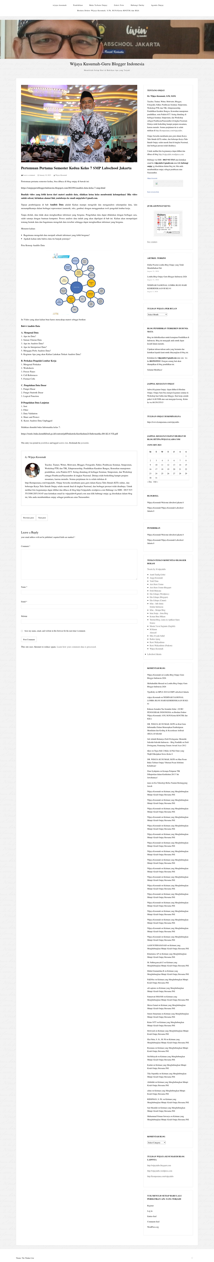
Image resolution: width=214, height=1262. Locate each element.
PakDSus (151, 979)
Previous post (28, 517)
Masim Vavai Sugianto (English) (162, 626)
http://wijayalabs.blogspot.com (159, 1165)
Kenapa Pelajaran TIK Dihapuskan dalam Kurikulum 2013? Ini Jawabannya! (163, 774)
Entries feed (151, 1216)
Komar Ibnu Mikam (157, 616)
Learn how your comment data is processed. (76, 646)
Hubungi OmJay (137, 5)
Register (150, 1205)
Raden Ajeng (155, 639)
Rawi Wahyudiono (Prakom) (161, 645)
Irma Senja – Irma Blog (159, 613)
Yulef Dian (154, 581)
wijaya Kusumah (153, 697)
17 (156, 469)
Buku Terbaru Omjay (98, 5)
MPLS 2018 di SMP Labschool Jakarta (173, 692)
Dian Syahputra (153, 771)
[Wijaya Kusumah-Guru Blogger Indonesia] (107, 39)
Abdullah (151, 1082)
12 (168, 464)
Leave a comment (29, 175)
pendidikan (45, 442)
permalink (85, 442)
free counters (152, 242)
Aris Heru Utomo (156, 584)
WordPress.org (153, 1227)
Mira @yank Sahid (157, 635)
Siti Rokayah (152, 1056)
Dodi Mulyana (155, 590)
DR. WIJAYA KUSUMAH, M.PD (161, 724)
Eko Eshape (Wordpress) (159, 594)
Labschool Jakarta (154, 654)
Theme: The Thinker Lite (25, 1258)
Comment (25, 546)
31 (156, 477)
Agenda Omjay (157, 5)
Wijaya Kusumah (61, 175)
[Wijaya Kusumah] (168, 183)
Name (24, 587)
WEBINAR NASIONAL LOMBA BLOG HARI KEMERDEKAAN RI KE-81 (167, 700)
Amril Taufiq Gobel (157, 574)
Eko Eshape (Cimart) (158, 600)
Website (24, 616)
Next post (42, 517)
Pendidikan (78, 5)
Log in (149, 1211)
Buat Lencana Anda (153, 192)
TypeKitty (151, 692)
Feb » (156, 481)
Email (24, 601)
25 (162, 473)
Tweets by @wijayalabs (156, 569)
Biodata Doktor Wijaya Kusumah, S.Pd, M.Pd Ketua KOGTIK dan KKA (108, 10)
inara (149, 782)
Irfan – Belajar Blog (157, 610)
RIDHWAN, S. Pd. (154, 1099)
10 (156, 464)
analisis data (63, 442)
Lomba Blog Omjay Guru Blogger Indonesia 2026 (167, 276)
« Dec (149, 481)
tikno (149, 750)
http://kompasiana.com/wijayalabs (169, 130)
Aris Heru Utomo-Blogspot (160, 587)
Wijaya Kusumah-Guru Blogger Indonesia (107, 64)
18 (162, 469)
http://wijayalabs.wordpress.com (171, 154)
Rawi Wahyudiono (157, 642)
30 (150, 477)
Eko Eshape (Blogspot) (159, 597)
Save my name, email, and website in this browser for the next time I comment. (55, 630)
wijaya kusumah (60, 5)
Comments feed (153, 1221)
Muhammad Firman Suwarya (158, 1116)
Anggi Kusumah (156, 577)
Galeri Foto (119, 5)
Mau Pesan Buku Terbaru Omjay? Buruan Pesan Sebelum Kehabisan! (167, 762)
